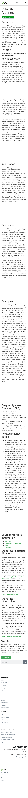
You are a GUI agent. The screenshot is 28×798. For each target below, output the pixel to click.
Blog (2, 742)
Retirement (4, 722)
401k (2, 715)
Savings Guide (5, 717)
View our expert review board (11, 636)
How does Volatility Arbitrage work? (13, 414)
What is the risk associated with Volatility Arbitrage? (12, 422)
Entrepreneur (6, 579)
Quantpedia (8, 547)
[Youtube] (22, 757)
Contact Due (5, 683)
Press (2, 690)
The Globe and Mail (18, 577)
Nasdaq (9, 577)
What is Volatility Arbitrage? (11, 412)
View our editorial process (10, 594)
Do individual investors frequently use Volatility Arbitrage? (13, 429)
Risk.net (7, 545)
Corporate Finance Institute (13, 543)
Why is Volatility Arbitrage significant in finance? (14, 418)
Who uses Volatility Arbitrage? (12, 415)
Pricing (3, 688)
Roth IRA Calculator (7, 737)
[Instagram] (25, 757)
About (3, 680)
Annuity (3, 700)
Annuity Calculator (6, 732)
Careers (3, 685)
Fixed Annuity (5, 703)
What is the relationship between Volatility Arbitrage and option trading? (13, 426)
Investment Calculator (8, 735)
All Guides (4, 725)
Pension (3, 705)
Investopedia (8, 541)
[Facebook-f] (16, 757)
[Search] (25, 662)
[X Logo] (19, 757)
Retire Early (4, 720)
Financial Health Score (7, 740)
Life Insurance (5, 708)
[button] (17, 3)
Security (3, 693)
